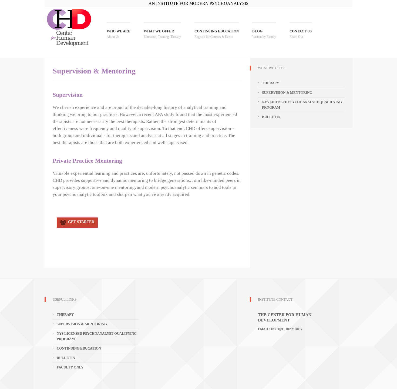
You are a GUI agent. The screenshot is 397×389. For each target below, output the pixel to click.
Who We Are (118, 34)
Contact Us (301, 34)
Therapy (270, 83)
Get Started (80, 222)
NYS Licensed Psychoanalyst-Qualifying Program (302, 104)
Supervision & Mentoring (82, 324)
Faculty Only (70, 367)
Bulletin (271, 117)
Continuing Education (216, 34)
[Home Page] (69, 27)
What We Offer (162, 34)
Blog (264, 34)
